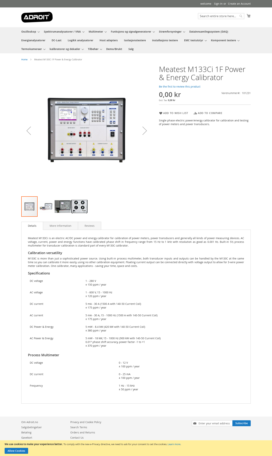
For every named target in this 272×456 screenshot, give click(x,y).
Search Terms (78, 427)
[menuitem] (29, 31)
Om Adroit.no (29, 422)
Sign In (218, 3)
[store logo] (37, 17)
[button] (28, 130)
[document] (136, 448)
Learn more (174, 444)
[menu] (136, 40)
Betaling (26, 432)
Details (32, 225)
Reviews (90, 225)
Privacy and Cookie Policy (85, 422)
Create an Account (239, 3)
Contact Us (77, 437)
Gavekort (26, 437)
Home (24, 59)
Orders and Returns (82, 432)
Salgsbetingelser (31, 427)
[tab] (32, 226)
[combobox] (221, 16)
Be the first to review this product (179, 86)
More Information (60, 225)
